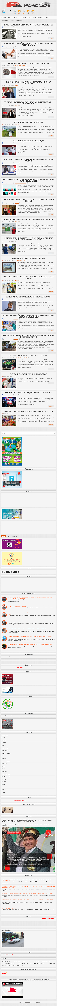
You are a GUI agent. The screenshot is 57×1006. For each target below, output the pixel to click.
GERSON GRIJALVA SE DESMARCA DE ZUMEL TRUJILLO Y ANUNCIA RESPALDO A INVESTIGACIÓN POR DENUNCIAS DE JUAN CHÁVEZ (27, 821)
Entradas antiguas (52, 428)
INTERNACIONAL (19, 20)
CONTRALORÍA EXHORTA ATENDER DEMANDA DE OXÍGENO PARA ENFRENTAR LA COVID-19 (28, 219)
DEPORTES (40, 17)
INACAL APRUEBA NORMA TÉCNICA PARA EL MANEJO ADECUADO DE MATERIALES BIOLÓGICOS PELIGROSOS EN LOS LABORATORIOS (28, 316)
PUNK (3, 784)
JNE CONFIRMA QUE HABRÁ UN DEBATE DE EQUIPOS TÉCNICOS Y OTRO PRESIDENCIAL (28, 392)
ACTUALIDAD (3, 17)
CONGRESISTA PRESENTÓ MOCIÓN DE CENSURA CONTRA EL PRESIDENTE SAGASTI (28, 297)
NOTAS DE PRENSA (6, 774)
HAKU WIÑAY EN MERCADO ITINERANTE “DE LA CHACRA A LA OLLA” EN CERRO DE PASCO (28, 411)
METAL (3, 766)
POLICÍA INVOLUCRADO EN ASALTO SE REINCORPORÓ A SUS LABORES (29, 355)
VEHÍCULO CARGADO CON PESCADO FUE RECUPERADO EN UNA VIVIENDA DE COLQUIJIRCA (30, 644)
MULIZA (4, 769)
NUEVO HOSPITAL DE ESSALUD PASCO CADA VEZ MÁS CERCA (28, 258)
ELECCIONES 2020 (6, 748)
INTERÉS (16, 17)
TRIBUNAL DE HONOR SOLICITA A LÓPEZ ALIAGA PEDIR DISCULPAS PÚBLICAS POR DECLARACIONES (28, 82)
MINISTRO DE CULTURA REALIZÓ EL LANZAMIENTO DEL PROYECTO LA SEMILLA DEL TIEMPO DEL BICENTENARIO (28, 200)
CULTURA (4, 743)
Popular (3, 536)
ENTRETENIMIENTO (18, 183)
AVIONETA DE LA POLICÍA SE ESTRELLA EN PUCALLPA (28, 122)
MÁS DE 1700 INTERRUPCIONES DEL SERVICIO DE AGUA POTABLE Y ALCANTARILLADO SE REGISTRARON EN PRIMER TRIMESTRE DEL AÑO (28, 238)
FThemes (37, 1004)
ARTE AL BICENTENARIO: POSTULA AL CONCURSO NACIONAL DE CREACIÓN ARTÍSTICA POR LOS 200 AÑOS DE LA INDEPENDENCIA (28, 180)
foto (3, 756)
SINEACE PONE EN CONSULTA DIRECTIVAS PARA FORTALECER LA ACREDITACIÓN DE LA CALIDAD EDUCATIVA (28, 277)
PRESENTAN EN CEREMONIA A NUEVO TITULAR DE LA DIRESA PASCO (28, 374)
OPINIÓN (12, 20)
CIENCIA (4, 740)
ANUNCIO (4, 737)
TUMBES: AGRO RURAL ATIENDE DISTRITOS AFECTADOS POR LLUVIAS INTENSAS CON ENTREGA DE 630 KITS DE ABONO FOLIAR (28, 336)
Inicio (30, 428)
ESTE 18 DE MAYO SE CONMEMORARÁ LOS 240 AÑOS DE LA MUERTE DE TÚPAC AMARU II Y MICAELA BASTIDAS (28, 102)
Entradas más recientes (6, 428)
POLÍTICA (46, 17)
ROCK (3, 787)
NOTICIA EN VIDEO (32, 17)
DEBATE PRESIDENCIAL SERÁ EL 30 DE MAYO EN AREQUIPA (28, 140)
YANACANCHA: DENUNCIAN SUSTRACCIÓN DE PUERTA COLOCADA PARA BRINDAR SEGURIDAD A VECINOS (27, 893)
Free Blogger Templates (27, 1004)
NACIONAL (24, 65)
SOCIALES (4, 789)
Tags (8, 536)
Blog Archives (15, 536)
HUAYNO (4, 758)
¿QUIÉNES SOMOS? (5, 20)
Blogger (38, 1002)
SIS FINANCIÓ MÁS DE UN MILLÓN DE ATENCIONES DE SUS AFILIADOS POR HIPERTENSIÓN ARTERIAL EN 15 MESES (28, 44)
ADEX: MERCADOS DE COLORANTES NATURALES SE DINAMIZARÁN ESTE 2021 (28, 63)
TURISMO (10, 17)
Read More (51, 38)
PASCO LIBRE (27, 1002)
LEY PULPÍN (4, 763)
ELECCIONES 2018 (6, 750)
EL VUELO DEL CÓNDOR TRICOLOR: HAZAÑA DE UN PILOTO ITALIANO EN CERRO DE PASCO (28, 25)
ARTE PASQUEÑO (23, 17)
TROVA (3, 792)
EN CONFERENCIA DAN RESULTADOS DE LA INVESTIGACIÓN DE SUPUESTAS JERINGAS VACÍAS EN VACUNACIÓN (28, 160)
